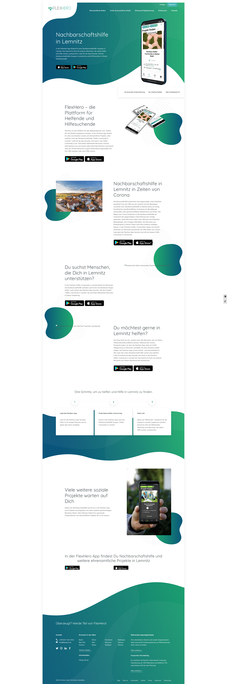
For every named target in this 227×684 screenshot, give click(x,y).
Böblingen (121, 640)
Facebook (70, 648)
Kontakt (174, 11)
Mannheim (108, 640)
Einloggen (162, 4)
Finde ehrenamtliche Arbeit (120, 11)
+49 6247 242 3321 (66, 639)
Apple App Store (63, 67)
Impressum (158, 680)
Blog (118, 680)
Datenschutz (167, 680)
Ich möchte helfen (155, 92)
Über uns (125, 680)
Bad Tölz (82, 642)
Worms (120, 645)
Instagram (61, 648)
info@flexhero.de (65, 642)
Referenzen (162, 11)
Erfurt (94, 640)
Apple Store (94, 159)
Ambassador (134, 680)
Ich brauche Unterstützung (134, 92)
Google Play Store (79, 67)
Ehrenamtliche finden (97, 11)
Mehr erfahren (136, 650)
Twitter (57, 648)
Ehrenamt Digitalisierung (144, 11)
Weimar (121, 642)
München (108, 642)
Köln (93, 642)
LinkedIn (65, 648)
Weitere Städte (84, 650)
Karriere (143, 680)
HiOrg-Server (84, 660)
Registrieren (172, 4)
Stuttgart (108, 645)
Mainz (94, 645)
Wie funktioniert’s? (173, 92)
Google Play (74, 159)
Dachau (81, 645)
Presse (150, 680)
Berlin (81, 640)
